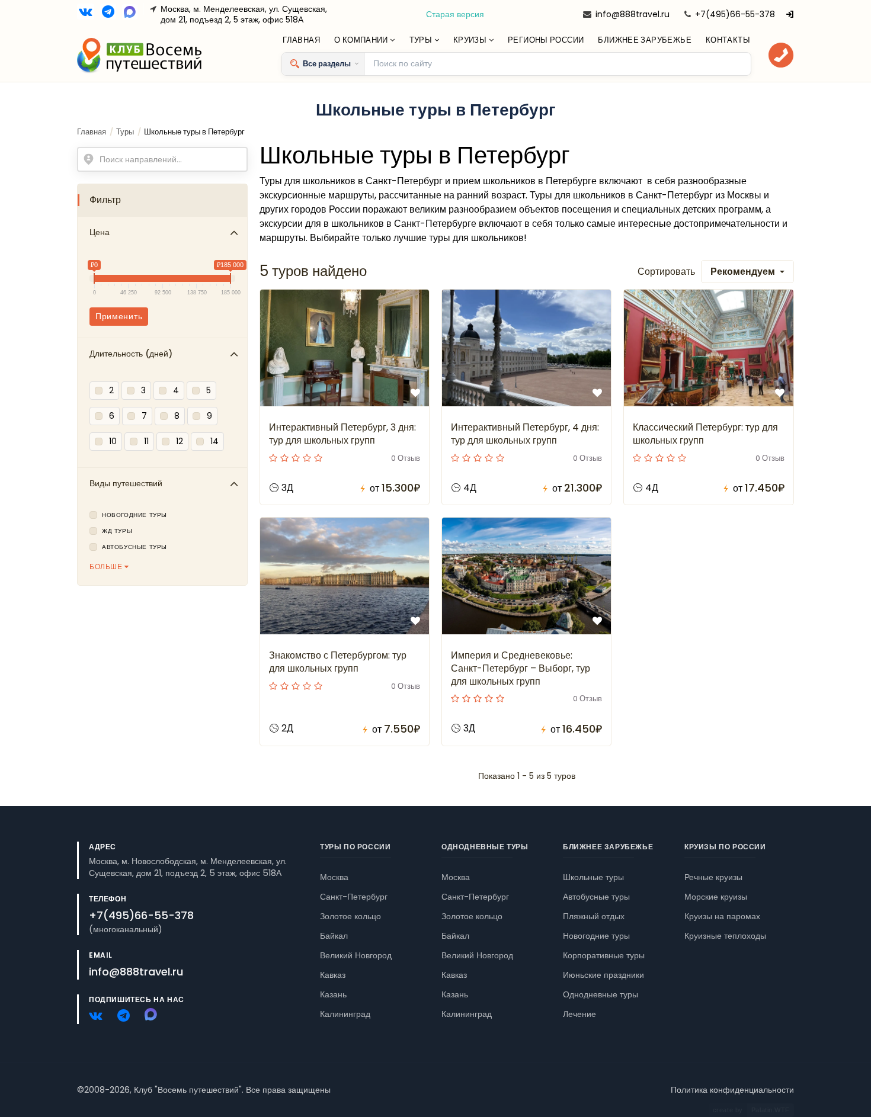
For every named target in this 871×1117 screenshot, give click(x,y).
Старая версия (455, 14)
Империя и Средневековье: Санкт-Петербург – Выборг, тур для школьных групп (520, 668)
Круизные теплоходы (725, 936)
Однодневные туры (485, 847)
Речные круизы (713, 877)
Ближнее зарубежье (644, 40)
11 (146, 441)
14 (214, 441)
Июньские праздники (603, 975)
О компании (362, 40)
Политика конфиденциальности (732, 1090)
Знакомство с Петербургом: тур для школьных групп (337, 662)
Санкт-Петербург (354, 897)
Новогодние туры (134, 515)
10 (113, 441)
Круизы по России (725, 847)
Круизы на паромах (722, 916)
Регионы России (546, 40)
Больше (106, 566)
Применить (118, 316)
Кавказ (332, 975)
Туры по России (355, 847)
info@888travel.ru (632, 14)
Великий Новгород (356, 955)
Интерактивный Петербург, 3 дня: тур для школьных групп (342, 434)
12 (179, 441)
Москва (334, 877)
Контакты (728, 40)
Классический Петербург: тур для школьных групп (705, 434)
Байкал (334, 936)
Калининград (345, 1014)
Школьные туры (593, 877)
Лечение (579, 1014)
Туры (421, 40)
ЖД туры (117, 531)
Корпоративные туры (604, 955)
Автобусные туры (134, 547)
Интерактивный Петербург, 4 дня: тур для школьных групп (525, 434)
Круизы (471, 40)
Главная (301, 40)
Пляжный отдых (594, 916)
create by (751, 1109)
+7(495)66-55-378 (735, 14)
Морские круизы (715, 897)
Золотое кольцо (350, 916)
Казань (333, 994)
